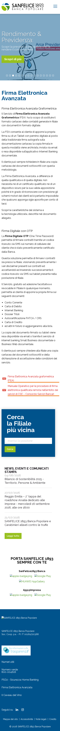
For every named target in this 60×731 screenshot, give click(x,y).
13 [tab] (44, 75)
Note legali (41, 719)
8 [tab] (28, 75)
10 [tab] (34, 75)
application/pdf (4, 378)
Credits (52, 719)
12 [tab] (41, 75)
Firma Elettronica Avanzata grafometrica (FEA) (31, 378)
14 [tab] (47, 75)
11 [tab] (37, 75)
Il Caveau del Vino (12, 695)
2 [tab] (10, 75)
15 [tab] (50, 75)
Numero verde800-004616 (10, 670)
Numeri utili (8, 661)
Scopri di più (12, 59)
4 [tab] (16, 75)
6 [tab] (22, 75)
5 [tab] (19, 75)
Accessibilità (27, 719)
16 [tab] (53, 75)
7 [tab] (25, 75)
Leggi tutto (13, 535)
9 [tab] (31, 75)
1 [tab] (7, 75)
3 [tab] (13, 75)
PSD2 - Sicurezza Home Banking (20, 679)
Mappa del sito (10, 719)
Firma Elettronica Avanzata (17, 687)
